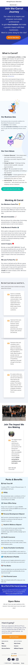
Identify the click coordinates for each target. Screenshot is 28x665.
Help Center (17, 643)
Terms (22, 663)
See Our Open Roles (13, 37)
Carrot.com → (14, 5)
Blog (3, 643)
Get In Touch (14, 637)
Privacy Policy (16, 663)
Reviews (4, 646)
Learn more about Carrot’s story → (12, 189)
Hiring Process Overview (14, 1)
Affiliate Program (18, 648)
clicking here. (10, 76)
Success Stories (6, 648)
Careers (16, 646)
